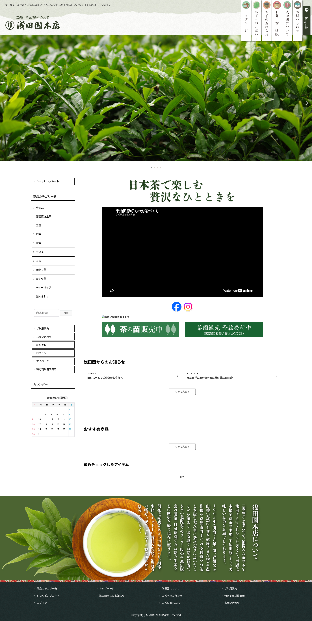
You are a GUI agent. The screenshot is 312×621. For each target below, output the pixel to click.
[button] (5, 102)
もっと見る (181, 391)
